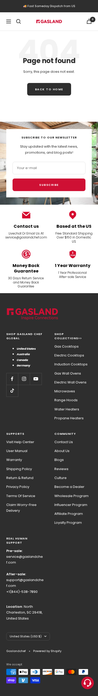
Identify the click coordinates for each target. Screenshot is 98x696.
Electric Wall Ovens (70, 382)
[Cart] (89, 21)
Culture (60, 477)
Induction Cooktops (71, 364)
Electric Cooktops (69, 355)
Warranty (14, 459)
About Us (62, 450)
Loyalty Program (68, 522)
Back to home (49, 89)
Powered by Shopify (47, 651)
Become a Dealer (69, 486)
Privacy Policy (17, 486)
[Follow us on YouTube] (36, 379)
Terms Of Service (20, 495)
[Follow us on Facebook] (12, 379)
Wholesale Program (71, 495)
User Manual (16, 450)
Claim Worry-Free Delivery (21, 507)
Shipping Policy (19, 468)
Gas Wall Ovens (67, 373)
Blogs (59, 459)
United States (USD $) (26, 636)
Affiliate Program (68, 513)
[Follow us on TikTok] (12, 391)
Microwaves (64, 391)
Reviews (61, 468)
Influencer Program (70, 504)
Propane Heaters (69, 418)
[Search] (18, 21)
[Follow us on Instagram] (24, 379)
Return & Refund (19, 477)
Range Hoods (66, 400)
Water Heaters (66, 409)
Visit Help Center (20, 441)
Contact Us (63, 441)
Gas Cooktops (66, 346)
